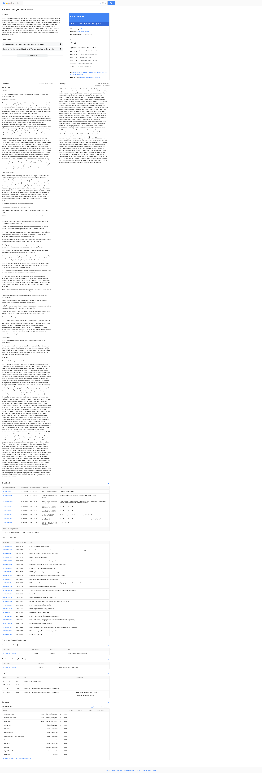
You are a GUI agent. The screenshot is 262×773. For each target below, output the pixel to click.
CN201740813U (7, 568)
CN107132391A (8, 507)
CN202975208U (7, 594)
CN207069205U (7, 605)
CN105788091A (8, 491)
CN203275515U (7, 601)
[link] (9, 714)
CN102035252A (7, 579)
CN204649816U (7, 546)
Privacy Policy (147, 770)
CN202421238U (7, 634)
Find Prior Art (90, 24)
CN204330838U (7, 590)
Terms (138, 770)
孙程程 (83, 32)
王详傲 (78, 32)
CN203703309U (7, 597)
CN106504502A (8, 501)
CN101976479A (7, 586)
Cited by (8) (76, 72)
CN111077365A (8, 523)
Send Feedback (117, 770)
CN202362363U (7, 631)
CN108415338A (7, 561)
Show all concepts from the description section (17, 758)
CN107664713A (8, 511)
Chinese (83, 29)
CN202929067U (7, 612)
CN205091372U (7, 572)
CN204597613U (7, 620)
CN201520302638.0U (9, 653)
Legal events (84, 72)
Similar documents (94, 72)
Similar (100, 24)
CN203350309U (7, 608)
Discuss (97, 77)
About (108, 770)
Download (96, 707)
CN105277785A (7, 575)
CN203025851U (7, 583)
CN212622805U (7, 616)
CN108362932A (8, 515)
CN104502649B (7, 564)
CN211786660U (7, 623)
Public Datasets (129, 770)
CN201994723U (7, 627)
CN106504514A (8, 495)
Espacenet (82, 77)
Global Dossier (90, 77)
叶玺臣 (87, 32)
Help (154, 770)
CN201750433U (7, 557)
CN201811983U (7, 553)
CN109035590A (8, 519)
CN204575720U (7, 550)
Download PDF (77, 24)
